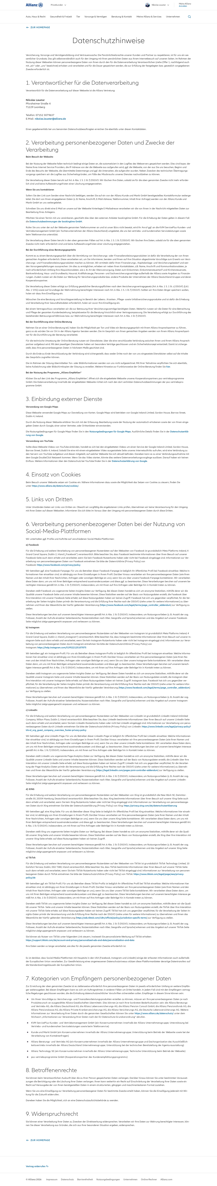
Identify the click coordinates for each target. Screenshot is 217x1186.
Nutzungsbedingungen (108, 1179)
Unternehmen (130, 1179)
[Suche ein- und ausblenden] (189, 17)
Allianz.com (166, 1179)
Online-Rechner (149, 1179)
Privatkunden (57, 5)
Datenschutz (67, 1179)
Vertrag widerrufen (35, 1166)
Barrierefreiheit (85, 1179)
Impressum (51, 1179)
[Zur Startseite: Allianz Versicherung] (34, 5)
